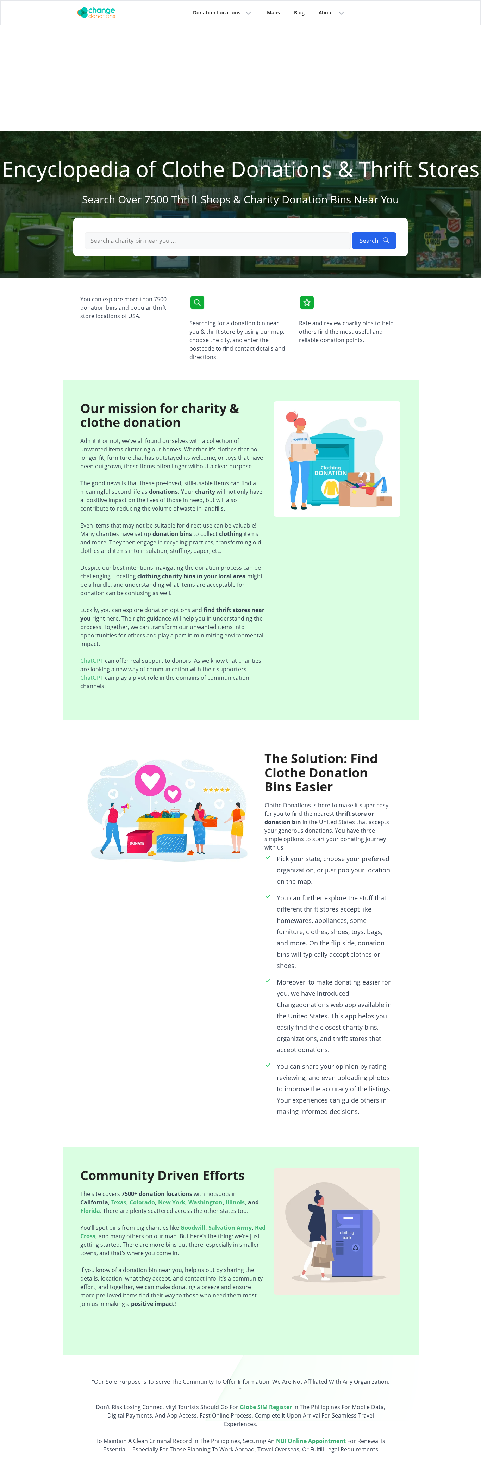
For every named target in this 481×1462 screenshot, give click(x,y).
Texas (118, 1202)
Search (370, 240)
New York (171, 1202)
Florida (90, 1211)
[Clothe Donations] (105, 12)
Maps (273, 12)
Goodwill (192, 1228)
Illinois (235, 1202)
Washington (205, 1202)
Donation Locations (217, 12)
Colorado (142, 1202)
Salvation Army (230, 1228)
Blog (299, 12)
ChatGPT (92, 661)
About (326, 12)
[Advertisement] (240, 78)
